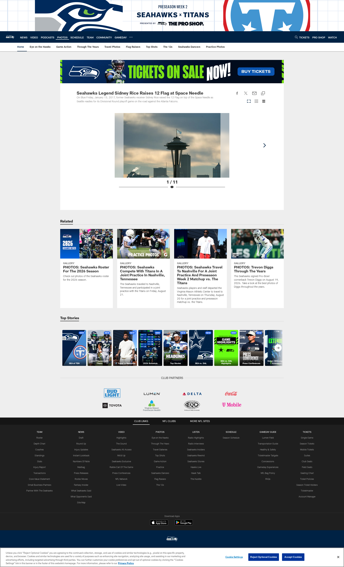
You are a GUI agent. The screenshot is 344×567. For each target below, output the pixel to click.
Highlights (121, 437)
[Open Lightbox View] (172, 153)
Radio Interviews (196, 443)
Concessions (268, 461)
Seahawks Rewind (196, 455)
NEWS (81, 432)
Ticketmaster (307, 490)
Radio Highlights (196, 437)
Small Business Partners (39, 485)
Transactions (40, 473)
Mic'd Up (121, 455)
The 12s (160, 485)
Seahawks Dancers (160, 473)
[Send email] (254, 95)
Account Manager (307, 496)
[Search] (296, 37)
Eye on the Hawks (160, 437)
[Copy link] (263, 93)
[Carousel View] (248, 101)
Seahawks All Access (121, 449)
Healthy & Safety (268, 449)
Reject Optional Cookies (263, 557)
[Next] (264, 145)
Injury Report (39, 467)
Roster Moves (81, 479)
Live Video (121, 485)
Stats (39, 461)
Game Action (160, 461)
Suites (307, 455)
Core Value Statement (39, 479)
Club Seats (307, 461)
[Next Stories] (278, 348)
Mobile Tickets (307, 449)
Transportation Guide (268, 443)
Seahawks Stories (195, 461)
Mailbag (81, 467)
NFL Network (121, 479)
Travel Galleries (160, 449)
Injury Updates (81, 449)
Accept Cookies (293, 557)
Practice (160, 467)
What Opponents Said (81, 496)
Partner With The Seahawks (39, 490)
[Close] (338, 557)
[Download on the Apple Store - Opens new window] (159, 523)
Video (121, 432)
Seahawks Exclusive (121, 461)
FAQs (267, 479)
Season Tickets (307, 443)
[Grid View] (256, 101)
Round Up (81, 443)
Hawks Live (196, 467)
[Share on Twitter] (246, 95)
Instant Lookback (81, 455)
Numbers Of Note (81, 461)
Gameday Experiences (267, 467)
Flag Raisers (160, 479)
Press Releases (81, 473)
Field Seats (307, 467)
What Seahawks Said (81, 490)
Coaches (39, 449)
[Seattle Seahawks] (172, 539)
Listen (195, 432)
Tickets (307, 432)
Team (39, 432)
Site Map (81, 502)
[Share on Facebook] (237, 95)
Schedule (231, 432)
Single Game (307, 437)
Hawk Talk (196, 473)
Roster (39, 437)
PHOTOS (160, 432)
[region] (172, 557)
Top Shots (160, 455)
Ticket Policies (307, 479)
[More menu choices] (131, 37)
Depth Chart (39, 443)
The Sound (121, 443)
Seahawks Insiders (196, 449)
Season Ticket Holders (307, 485)
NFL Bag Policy (268, 473)
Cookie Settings (234, 557)
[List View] (263, 101)
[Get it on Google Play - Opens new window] (184, 524)
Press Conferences (121, 473)
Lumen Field (268, 437)
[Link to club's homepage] (10, 37)
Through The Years (160, 443)
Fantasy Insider (81, 485)
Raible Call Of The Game (121, 467)
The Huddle (195, 479)
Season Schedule (231, 437)
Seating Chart (307, 473)
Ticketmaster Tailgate (268, 455)
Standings (39, 455)
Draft (81, 437)
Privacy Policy (126, 563)
